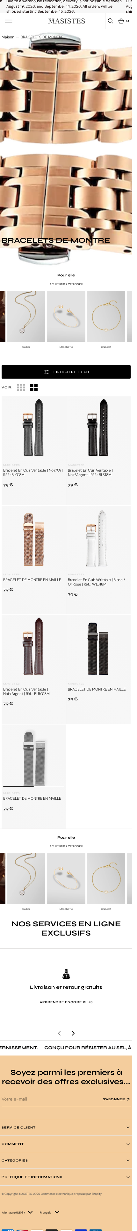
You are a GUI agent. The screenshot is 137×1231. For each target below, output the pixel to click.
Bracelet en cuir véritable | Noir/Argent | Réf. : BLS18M (90, 472)
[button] (8, 21)
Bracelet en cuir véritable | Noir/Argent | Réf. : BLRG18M (26, 691)
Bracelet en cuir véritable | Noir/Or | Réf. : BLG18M (33, 472)
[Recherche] (110, 21)
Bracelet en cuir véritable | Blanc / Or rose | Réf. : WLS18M (96, 582)
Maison (8, 37)
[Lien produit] (33, 428)
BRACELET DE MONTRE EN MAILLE (32, 579)
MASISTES (25, 1194)
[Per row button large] (21, 387)
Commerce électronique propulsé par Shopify (71, 1194)
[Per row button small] (34, 387)
